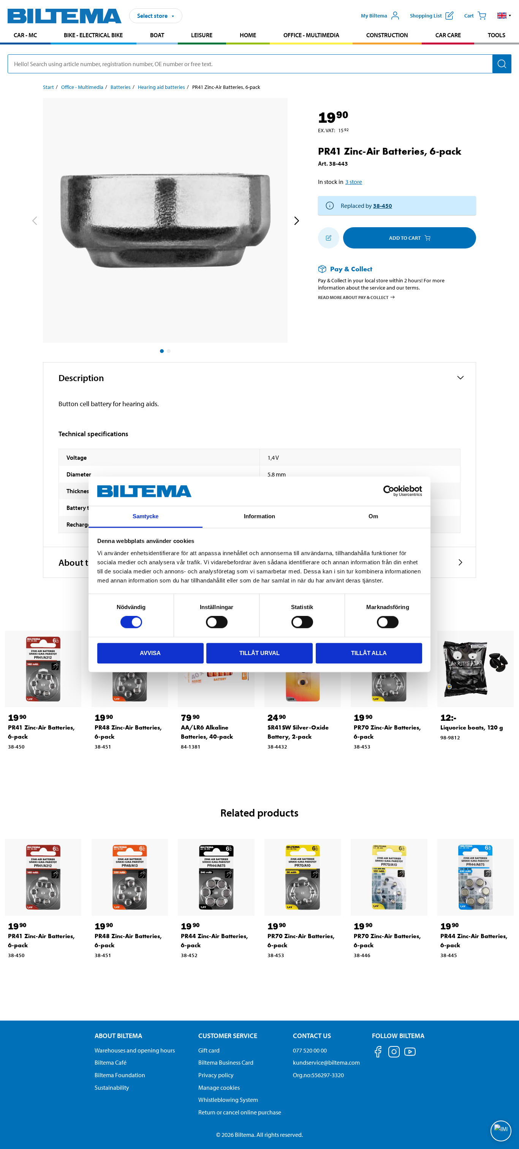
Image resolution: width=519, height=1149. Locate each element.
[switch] (217, 622)
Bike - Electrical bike (93, 35)
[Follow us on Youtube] (410, 1055)
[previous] (34, 222)
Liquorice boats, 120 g (471, 727)
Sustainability (112, 1087)
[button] (504, 15)
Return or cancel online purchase (239, 1112)
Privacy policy (216, 1075)
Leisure (201, 35)
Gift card (209, 1050)
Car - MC (25, 35)
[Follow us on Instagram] (394, 1053)
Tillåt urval (259, 653)
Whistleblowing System (228, 1099)
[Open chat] (501, 1131)
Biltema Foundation (120, 1075)
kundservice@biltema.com (326, 1062)
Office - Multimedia (311, 35)
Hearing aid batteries (161, 87)
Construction (387, 35)
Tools (496, 35)
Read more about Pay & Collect (353, 297)
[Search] (501, 63)
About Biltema (118, 1035)
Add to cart (405, 237)
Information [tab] (259, 516)
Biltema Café (111, 1062)
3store (353, 181)
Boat (157, 35)
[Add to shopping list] (328, 237)
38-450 (382, 205)
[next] (296, 222)
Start (48, 87)
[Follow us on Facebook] (378, 1053)
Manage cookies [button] (219, 1087)
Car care (448, 35)
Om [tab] (373, 516)
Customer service (227, 1035)
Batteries (121, 87)
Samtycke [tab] (146, 516)
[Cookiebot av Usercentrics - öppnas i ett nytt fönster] (389, 491)
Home (248, 35)
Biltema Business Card (225, 1062)
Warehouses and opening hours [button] (135, 1050)
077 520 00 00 (310, 1050)
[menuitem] (25, 35)
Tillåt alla (369, 653)
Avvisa (150, 653)
